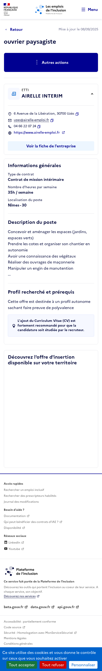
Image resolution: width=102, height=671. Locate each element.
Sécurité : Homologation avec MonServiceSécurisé (38, 633)
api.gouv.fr (66, 607)
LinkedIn (14, 542)
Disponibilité (12, 528)
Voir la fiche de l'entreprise (51, 146)
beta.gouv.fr (13, 607)
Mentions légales (15, 638)
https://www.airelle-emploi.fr (37, 132)
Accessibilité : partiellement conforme (30, 621)
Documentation (15, 516)
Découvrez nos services (20, 596)
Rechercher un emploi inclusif (24, 490)
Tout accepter (22, 665)
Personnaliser (83, 665)
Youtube (14, 549)
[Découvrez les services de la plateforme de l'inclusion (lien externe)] (21, 571)
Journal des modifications (21, 502)
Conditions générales (18, 644)
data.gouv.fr (40, 607)
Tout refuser (53, 665)
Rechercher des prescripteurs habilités (30, 496)
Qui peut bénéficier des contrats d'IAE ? (31, 522)
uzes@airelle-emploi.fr (31, 120)
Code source (12, 627)
